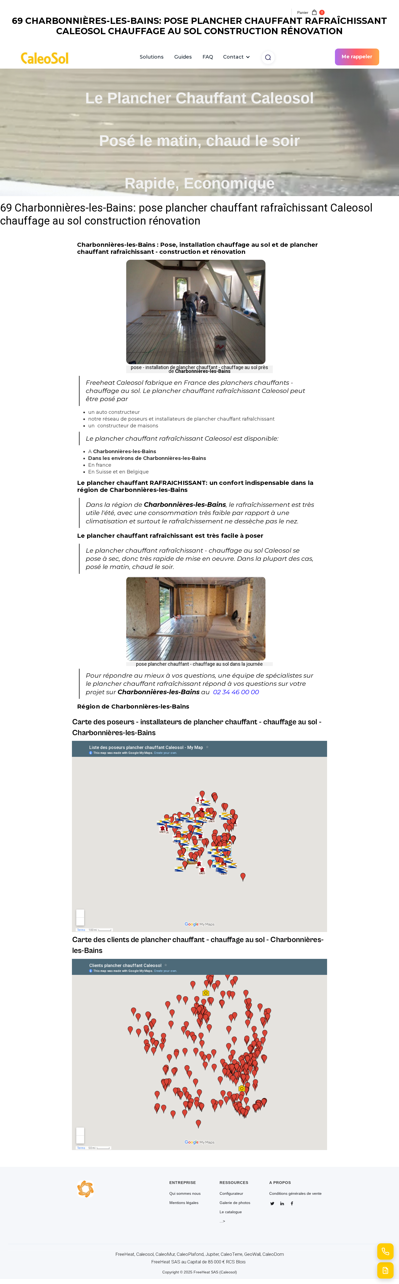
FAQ (207, 57)
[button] (237, 57)
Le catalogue (231, 1212)
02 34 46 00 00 (236, 692)
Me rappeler (357, 57)
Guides (183, 57)
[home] (47, 57)
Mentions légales (183, 1202)
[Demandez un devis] (385, 1270)
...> (222, 1221)
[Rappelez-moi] (385, 1251)
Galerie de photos (235, 1202)
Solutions (151, 57)
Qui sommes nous (185, 1193)
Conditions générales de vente (295, 1193)
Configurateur (231, 1193)
